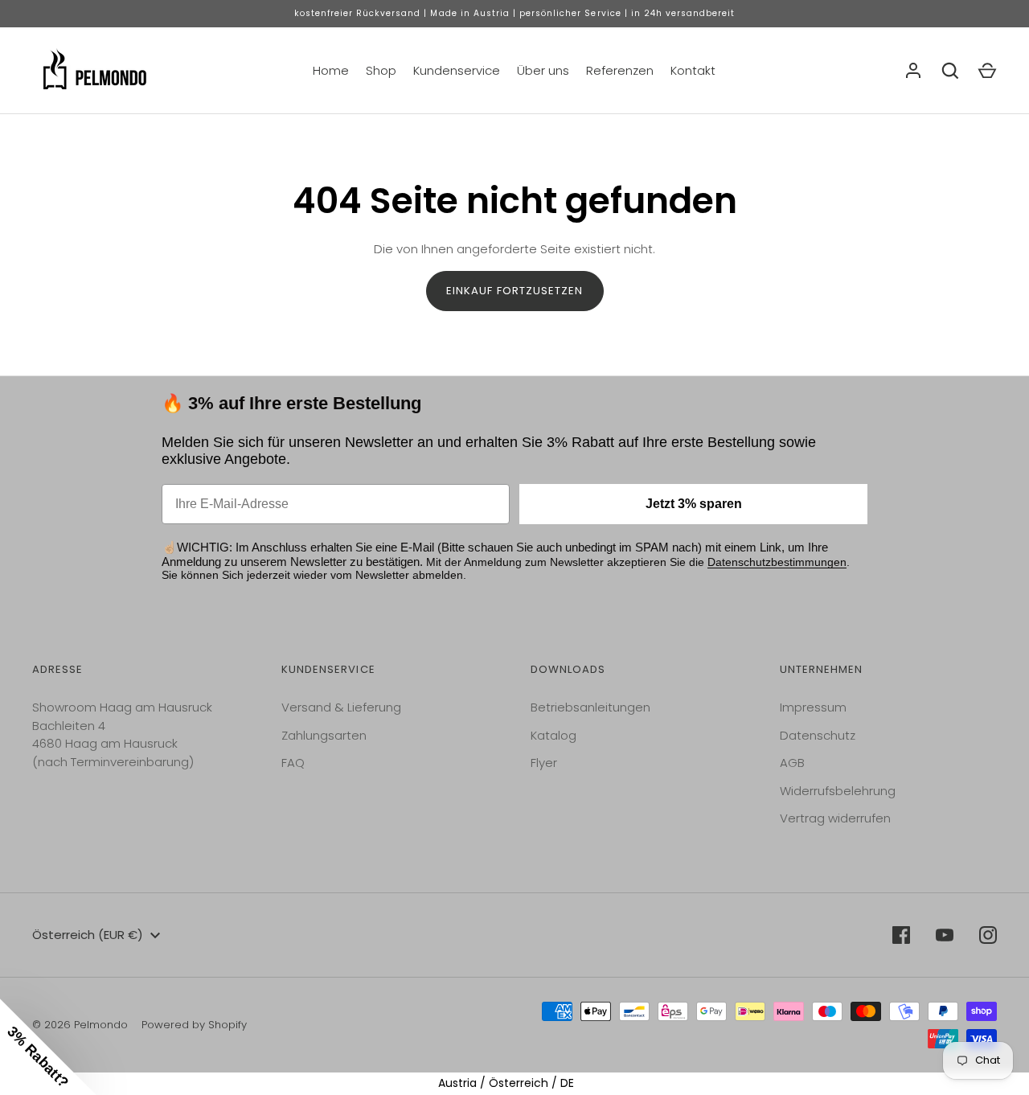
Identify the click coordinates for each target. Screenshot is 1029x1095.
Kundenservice (456, 70)
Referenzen (620, 70)
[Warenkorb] (987, 70)
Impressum (813, 707)
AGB (792, 762)
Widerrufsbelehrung (838, 790)
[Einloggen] (913, 70)
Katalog (553, 735)
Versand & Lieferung (341, 707)
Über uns (543, 70)
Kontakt (692, 70)
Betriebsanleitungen (590, 707)
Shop (381, 70)
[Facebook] (901, 935)
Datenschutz (817, 735)
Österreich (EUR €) (87, 934)
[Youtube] (944, 935)
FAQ (293, 762)
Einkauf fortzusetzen (515, 290)
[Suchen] (950, 70)
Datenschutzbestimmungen (777, 562)
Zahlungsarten (324, 735)
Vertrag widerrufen (835, 818)
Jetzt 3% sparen (694, 504)
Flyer (544, 762)
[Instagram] (988, 935)
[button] (48, 1047)
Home (331, 70)
